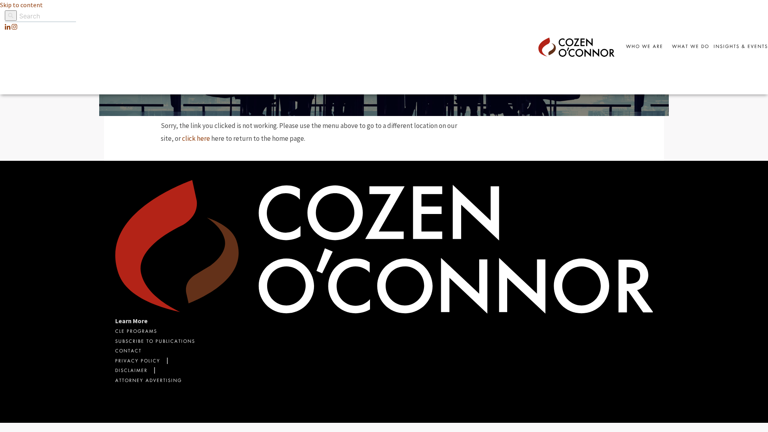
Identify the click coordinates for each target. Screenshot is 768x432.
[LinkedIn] (7, 27)
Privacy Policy (137, 361)
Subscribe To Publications (155, 342)
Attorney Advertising (148, 381)
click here (196, 138)
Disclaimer (131, 371)
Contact (128, 351)
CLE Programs (136, 332)
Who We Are (644, 47)
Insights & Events (741, 47)
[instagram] (14, 27)
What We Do (690, 47)
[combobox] (741, 47)
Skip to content (21, 5)
